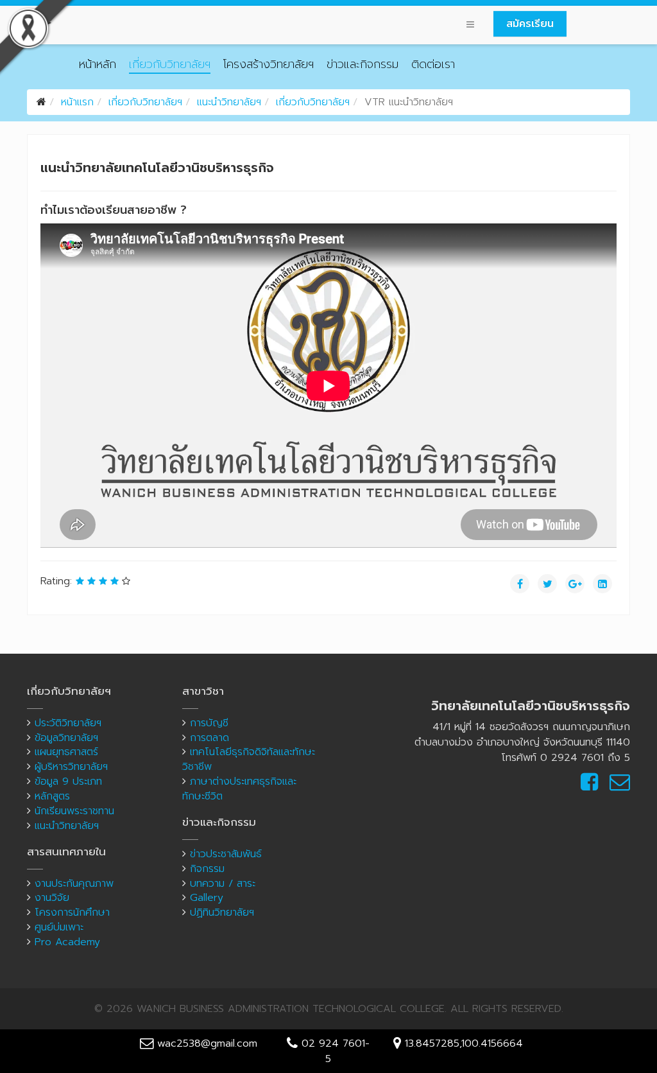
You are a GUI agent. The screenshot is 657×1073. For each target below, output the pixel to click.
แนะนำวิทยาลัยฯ (229, 102)
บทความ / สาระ (222, 883)
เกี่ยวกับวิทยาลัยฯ (169, 64)
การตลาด (209, 738)
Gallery (206, 897)
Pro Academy (67, 942)
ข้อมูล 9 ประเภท (68, 781)
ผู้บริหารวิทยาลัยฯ (71, 766)
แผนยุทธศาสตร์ (66, 752)
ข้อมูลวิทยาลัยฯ (66, 738)
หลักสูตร (52, 796)
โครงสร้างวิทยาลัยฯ (268, 64)
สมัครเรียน (530, 23)
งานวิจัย (52, 897)
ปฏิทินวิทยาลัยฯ (222, 912)
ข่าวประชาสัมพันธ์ (226, 854)
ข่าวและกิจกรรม (362, 64)
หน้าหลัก (97, 64)
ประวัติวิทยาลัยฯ (68, 723)
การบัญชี (209, 723)
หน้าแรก (77, 102)
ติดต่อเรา (433, 64)
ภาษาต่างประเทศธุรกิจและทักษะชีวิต (239, 789)
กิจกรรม (207, 869)
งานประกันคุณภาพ (74, 883)
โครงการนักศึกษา (72, 912)
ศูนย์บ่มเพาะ (59, 927)
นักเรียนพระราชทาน (74, 811)
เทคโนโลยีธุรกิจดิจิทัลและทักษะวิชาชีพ (248, 759)
